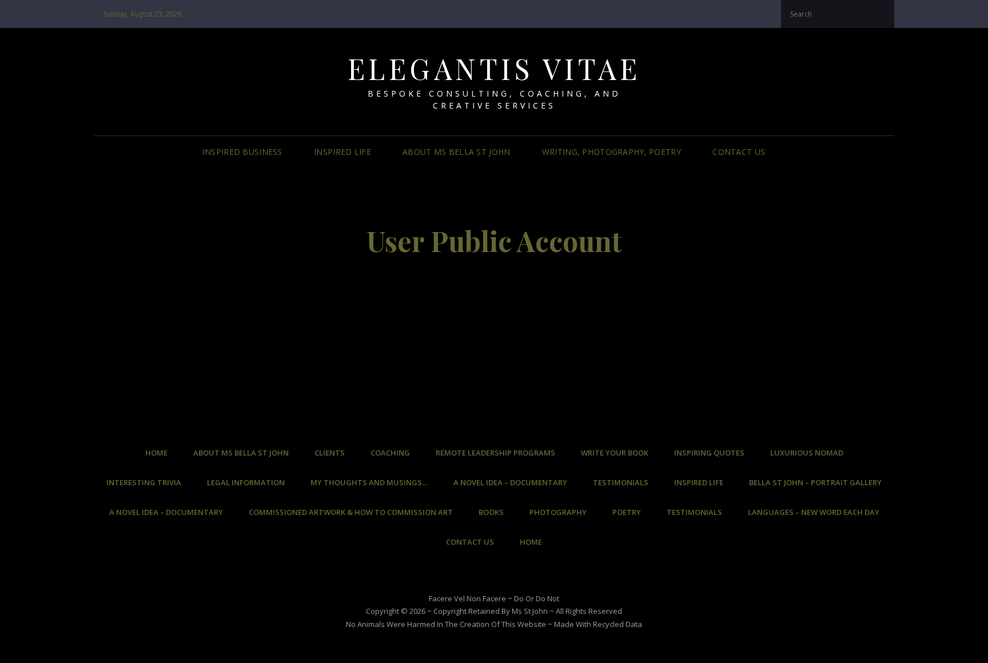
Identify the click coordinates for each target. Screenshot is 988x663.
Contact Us (738, 151)
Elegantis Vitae (494, 68)
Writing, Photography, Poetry (611, 151)
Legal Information (246, 482)
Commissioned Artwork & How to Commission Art (351, 512)
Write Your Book (614, 453)
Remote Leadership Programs (495, 453)
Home (156, 453)
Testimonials (620, 482)
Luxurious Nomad (806, 453)
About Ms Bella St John (456, 151)
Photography (558, 512)
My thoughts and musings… (369, 482)
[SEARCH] (784, 152)
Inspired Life (342, 151)
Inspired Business (242, 151)
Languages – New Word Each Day (813, 512)
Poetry (626, 512)
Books (491, 512)
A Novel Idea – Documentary (510, 482)
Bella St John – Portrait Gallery (815, 482)
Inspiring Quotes (709, 453)
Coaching (390, 453)
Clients (329, 453)
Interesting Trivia (143, 482)
